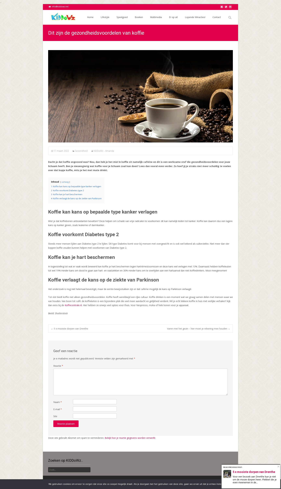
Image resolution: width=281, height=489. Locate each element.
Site (55, 416)
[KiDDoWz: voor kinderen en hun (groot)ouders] (60, 16)
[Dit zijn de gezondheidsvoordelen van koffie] (140, 96)
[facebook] (221, 7)
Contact (217, 17)
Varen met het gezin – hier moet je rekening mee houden (198, 328)
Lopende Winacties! (195, 17)
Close (278, 466)
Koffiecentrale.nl (73, 305)
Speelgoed (122, 17)
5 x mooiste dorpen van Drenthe (69, 328)
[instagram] (230, 7)
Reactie (58, 365)
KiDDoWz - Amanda (104, 150)
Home (90, 17)
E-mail (57, 409)
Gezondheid (81, 150)
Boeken (139, 17)
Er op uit (173, 17)
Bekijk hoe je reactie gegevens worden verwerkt (130, 437)
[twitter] (226, 7)
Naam (57, 402)
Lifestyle (105, 17)
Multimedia (156, 17)
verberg (65, 182)
